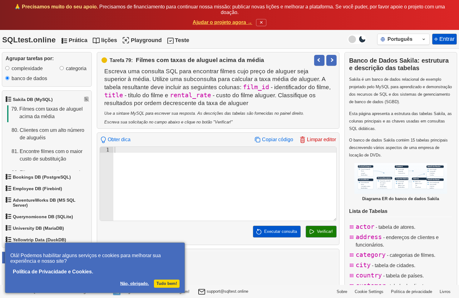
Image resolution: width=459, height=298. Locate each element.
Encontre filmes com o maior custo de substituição (47, 155)
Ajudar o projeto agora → (222, 22)
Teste (182, 40)
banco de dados (29, 78)
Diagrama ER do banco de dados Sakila (400, 198)
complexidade (27, 68)
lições (109, 40)
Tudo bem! (166, 283)
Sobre (342, 291)
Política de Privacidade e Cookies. (53, 271)
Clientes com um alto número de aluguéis (48, 133)
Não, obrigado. (134, 283)
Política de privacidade (411, 291)
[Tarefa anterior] (319, 60)
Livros (445, 291)
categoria (76, 68)
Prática (78, 40)
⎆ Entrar (444, 39)
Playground (146, 40)
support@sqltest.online (226, 291)
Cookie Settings (369, 291)
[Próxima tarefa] (331, 60)
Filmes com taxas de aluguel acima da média (47, 112)
